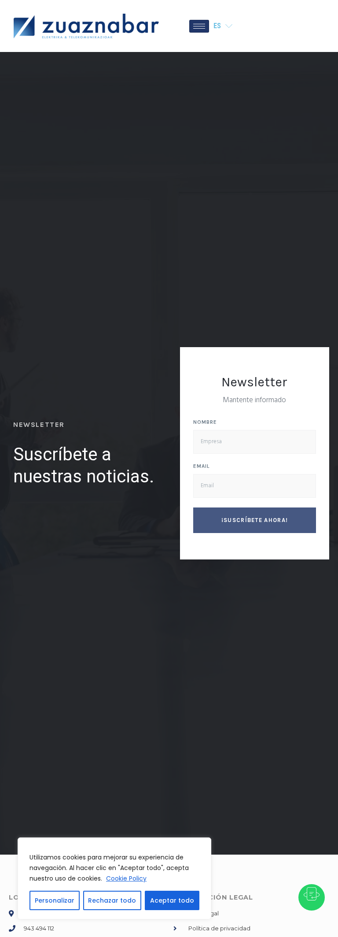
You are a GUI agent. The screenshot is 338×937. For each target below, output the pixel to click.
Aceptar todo (172, 900)
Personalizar (54, 900)
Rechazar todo (112, 900)
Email (201, 466)
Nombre (205, 422)
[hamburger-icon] (199, 26)
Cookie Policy (126, 878)
